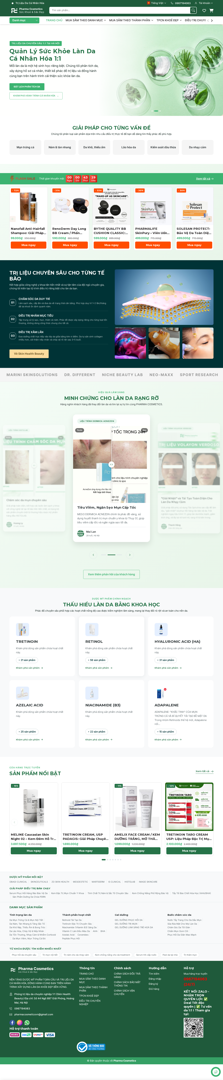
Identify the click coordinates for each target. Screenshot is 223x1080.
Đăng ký (153, 983)
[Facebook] (12, 1023)
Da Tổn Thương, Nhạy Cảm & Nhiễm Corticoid (32, 934)
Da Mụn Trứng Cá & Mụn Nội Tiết (26, 920)
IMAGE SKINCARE (148, 881)
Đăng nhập (155, 978)
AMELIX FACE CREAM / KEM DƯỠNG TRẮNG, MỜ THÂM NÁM (137, 839)
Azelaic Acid (68, 934)
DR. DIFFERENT (28, 374)
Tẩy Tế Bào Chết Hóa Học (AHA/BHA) (191, 893)
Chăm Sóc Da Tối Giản (178, 927)
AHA (95, 931)
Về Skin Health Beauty (29, 353)
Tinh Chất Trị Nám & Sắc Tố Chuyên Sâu (108, 893)
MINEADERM (187, 374)
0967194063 (22, 1008)
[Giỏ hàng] (211, 10)
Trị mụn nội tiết (49, 954)
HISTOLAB (130, 881)
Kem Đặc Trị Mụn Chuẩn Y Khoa (67, 893)
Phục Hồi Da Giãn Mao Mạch (181, 934)
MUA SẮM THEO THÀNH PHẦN (130, 20)
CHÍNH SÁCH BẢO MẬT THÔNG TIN (127, 984)
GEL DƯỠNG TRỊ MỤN (126, 923)
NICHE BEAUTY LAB (71, 374)
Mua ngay (29, 245)
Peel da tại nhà (170, 954)
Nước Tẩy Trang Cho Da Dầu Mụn (184, 920)
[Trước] (93, 555)
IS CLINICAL (114, 881)
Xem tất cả (203, 178)
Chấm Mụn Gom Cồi (177, 931)
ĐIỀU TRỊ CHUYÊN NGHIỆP (89, 1002)
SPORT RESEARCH (148, 374)
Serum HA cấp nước (146, 954)
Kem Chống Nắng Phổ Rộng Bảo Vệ (150, 893)
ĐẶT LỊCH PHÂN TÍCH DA (27, 86)
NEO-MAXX (110, 374)
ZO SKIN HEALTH (60, 881)
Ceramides (83, 934)
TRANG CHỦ (54, 20)
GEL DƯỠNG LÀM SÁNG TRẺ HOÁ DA (134, 927)
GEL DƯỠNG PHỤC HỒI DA (129, 920)
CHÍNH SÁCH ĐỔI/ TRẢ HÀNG (127, 975)
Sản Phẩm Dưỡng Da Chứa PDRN (29, 896)
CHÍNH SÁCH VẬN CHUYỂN (124, 992)
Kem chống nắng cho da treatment (112, 954)
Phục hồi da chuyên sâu (24, 954)
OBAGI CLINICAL (18, 881)
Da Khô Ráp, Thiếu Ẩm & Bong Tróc (27, 927)
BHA (103, 931)
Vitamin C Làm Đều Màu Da (76, 931)
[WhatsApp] (27, 1023)
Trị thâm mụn (190, 954)
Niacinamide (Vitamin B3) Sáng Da (79, 927)
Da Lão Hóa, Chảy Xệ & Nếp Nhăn (26, 931)
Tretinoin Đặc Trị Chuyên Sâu (77, 923)
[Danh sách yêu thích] (204, 10)
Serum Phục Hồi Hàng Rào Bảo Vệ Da (28, 893)
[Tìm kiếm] (193, 10)
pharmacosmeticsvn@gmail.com (33, 1014)
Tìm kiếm (154, 973)
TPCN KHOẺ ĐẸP (168, 20)
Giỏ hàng (154, 988)
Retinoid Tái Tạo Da (71, 920)
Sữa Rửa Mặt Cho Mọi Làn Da (182, 923)
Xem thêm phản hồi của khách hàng (111, 574)
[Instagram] (20, 1023)
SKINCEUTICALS (39, 881)
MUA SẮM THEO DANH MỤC (85, 20)
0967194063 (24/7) (195, 982)
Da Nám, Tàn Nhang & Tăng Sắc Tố (27, 923)
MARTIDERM (98, 881)
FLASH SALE (25, 178)
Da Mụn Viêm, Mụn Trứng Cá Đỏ (29, 938)
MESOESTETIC (80, 881)
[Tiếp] (130, 555)
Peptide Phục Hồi (71, 938)
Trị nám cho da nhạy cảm (76, 954)
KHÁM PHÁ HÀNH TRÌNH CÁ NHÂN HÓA (36, 95)
